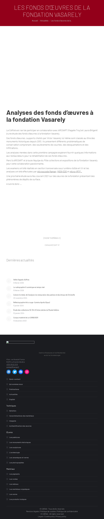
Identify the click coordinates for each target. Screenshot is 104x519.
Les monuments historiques (20, 442)
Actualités (13, 394)
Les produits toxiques (17, 499)
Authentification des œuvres (20, 426)
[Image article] (8, 280)
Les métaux (13, 484)
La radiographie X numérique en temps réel (29, 287)
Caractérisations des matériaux (21, 416)
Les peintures (14, 437)
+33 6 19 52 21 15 (12, 364)
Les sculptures (15, 447)
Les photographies (16, 463)
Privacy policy (61, 516)
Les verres (13, 494)
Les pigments (14, 474)
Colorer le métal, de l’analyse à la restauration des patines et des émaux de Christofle (44, 295)
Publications (14, 389)
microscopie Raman (46, 171)
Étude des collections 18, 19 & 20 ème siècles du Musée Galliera (36, 310)
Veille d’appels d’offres (21, 280)
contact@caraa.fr (12, 367)
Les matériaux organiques (19, 489)
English (12, 399)
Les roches (13, 479)
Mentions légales (32, 511)
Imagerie (12, 421)
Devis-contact (14, 379)
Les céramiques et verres (19, 458)
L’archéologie (14, 452)
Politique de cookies (48, 511)
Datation (12, 411)
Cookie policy (49, 516)
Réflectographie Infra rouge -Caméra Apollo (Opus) (31, 302)
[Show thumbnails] (52, 238)
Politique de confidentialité (67, 511)
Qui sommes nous (16, 384)
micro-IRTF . (76, 171)
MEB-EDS (62, 171)
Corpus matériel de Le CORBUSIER (25, 318)
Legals (40, 516)
